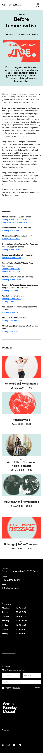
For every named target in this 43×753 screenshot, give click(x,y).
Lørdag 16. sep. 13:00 (11, 219)
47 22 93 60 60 (12, 579)
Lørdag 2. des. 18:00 (10, 320)
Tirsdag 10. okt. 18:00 (11, 238)
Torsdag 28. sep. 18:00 (11, 230)
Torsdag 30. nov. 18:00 (11, 312)
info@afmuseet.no (12, 588)
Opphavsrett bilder (8, 653)
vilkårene (16, 688)
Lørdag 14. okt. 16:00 (11, 249)
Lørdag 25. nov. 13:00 (11, 301)
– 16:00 (23, 219)
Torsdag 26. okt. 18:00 (11, 279)
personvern (6, 649)
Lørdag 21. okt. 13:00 (11, 268)
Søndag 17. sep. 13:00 (11, 222)
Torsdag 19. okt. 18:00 (11, 257)
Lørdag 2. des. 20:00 (10, 331)
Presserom (5, 730)
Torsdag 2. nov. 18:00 (11, 290)
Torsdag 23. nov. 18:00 (11, 298)
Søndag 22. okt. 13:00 (11, 271)
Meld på (37, 687)
